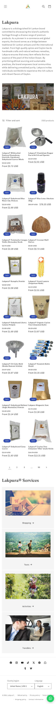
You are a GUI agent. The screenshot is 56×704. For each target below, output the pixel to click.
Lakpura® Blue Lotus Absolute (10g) (41, 199)
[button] (5, 6)
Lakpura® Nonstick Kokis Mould (39, 365)
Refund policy (22, 695)
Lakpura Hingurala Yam (38, 405)
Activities (26, 606)
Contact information (36, 699)
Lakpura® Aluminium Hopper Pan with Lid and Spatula (40, 154)
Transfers (26, 648)
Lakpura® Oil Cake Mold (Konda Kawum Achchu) (12, 365)
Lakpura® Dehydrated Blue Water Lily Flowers (13, 199)
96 (39, 467)
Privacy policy (35, 695)
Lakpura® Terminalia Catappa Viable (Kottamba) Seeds (14, 241)
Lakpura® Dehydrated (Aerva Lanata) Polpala (14, 324)
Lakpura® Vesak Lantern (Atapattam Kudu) (38, 282)
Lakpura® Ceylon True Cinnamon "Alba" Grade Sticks (41, 448)
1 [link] (9, 467)
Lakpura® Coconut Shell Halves (38, 241)
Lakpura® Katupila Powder (13, 281)
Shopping (26, 523)
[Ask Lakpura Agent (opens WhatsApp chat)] (50, 698)
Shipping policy (20, 699)
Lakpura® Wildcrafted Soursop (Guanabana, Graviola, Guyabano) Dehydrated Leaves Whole (13, 156)
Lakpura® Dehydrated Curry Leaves (14, 448)
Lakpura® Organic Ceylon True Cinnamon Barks (39, 324)
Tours (26, 564)
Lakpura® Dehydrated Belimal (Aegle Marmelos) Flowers (14, 406)
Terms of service (48, 695)
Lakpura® (11, 695)
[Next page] (46, 467)
